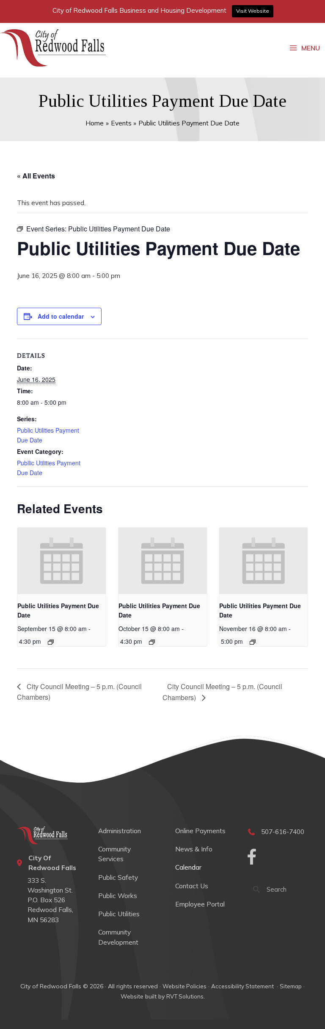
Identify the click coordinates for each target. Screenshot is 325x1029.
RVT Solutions (185, 996)
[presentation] (61, 561)
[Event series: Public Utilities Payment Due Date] (51, 642)
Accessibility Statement (243, 986)
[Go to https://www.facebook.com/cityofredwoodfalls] (251, 858)
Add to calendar (61, 316)
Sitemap (291, 986)
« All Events (36, 176)
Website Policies (184, 986)
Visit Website (252, 11)
